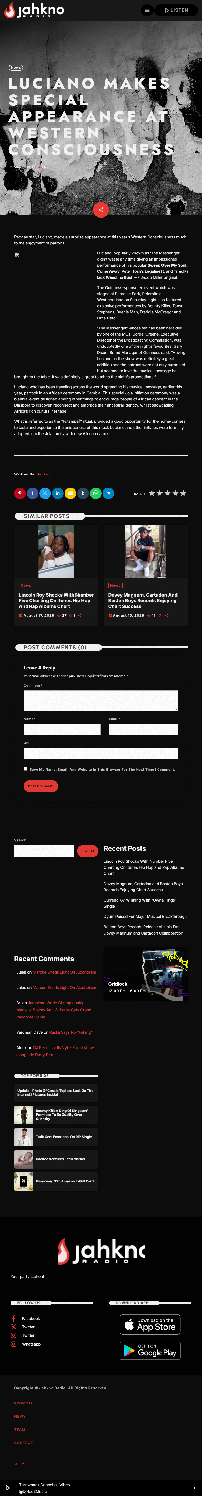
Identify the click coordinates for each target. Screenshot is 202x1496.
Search (20, 840)
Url (26, 743)
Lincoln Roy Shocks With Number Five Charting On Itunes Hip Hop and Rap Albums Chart (56, 600)
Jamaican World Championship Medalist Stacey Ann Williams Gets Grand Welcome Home (53, 1010)
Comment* (33, 685)
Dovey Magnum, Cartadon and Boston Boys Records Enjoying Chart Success (143, 600)
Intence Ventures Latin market (60, 1159)
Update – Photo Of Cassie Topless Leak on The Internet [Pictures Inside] (55, 1093)
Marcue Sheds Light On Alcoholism (64, 972)
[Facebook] (23, 1464)
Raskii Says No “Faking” (71, 1032)
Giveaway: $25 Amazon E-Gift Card (65, 1181)
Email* (114, 719)
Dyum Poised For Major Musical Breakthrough (145, 916)
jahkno (44, 474)
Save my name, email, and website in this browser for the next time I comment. (102, 769)
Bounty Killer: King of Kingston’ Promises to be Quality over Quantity (62, 1115)
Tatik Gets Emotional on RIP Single (64, 1137)
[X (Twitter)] (16, 1464)
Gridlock (117, 984)
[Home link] (34, 10)
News (16, 68)
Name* (30, 719)
